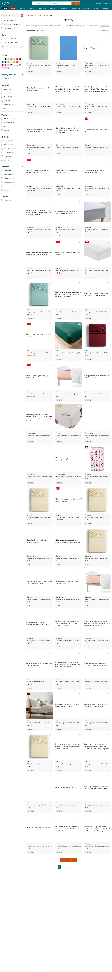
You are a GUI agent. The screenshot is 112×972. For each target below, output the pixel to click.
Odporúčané (40, 31)
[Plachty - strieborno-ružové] (2, 68)
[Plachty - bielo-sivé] (17, 65)
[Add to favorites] (50, 36)
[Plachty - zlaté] (8, 59)
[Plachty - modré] (5, 62)
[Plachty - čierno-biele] (11, 65)
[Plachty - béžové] (20, 62)
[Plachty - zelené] (2, 62)
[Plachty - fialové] (2, 65)
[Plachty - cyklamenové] (5, 65)
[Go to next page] (77, 867)
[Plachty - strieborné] (8, 65)
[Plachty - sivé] (11, 59)
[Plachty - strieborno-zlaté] (5, 68)
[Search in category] (22, 15)
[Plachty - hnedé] (17, 62)
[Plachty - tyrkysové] (8, 62)
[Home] (5, 3)
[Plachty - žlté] (11, 62)
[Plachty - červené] (17, 59)
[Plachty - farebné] (8, 68)
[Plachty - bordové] (20, 59)
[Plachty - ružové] (14, 59)
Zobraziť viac (5, 108)
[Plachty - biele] (2, 59)
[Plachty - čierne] (5, 59)
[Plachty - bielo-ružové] (14, 65)
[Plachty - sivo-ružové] (20, 65)
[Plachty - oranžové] (14, 62)
